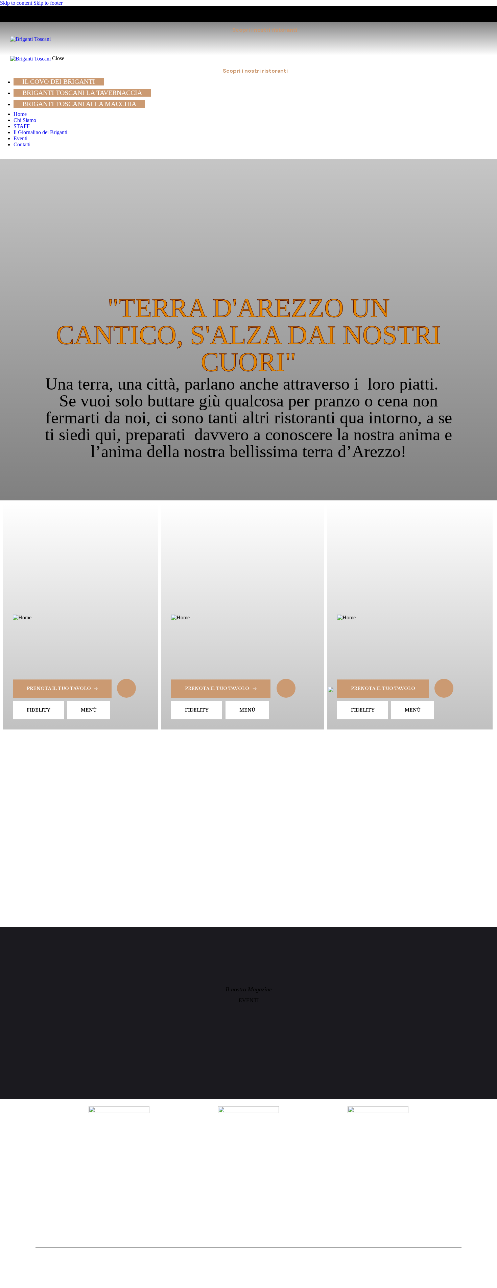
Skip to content (16, 3)
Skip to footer (48, 3)
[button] (482, 39)
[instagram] (3, 156)
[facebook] (11, 156)
